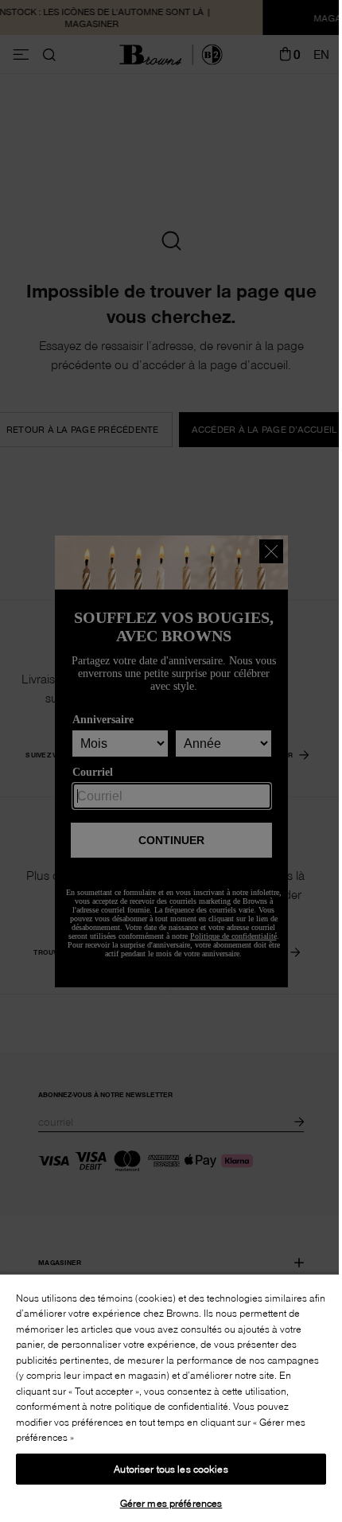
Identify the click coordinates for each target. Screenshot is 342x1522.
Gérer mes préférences (171, 1503)
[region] (171, 1397)
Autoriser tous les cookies (170, 1468)
